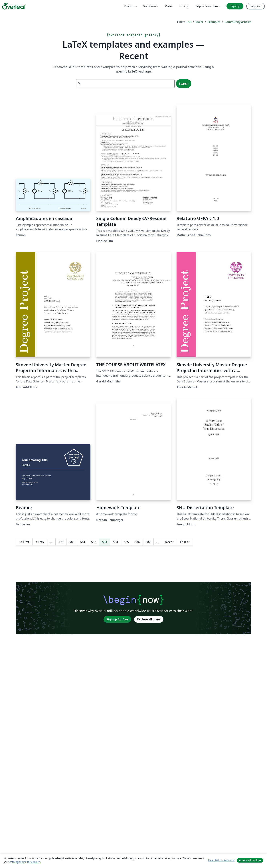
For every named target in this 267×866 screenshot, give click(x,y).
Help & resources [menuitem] (206, 6)
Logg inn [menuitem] (256, 6)
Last (185, 542)
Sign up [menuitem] (235, 6)
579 (60, 542)
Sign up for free (117, 619)
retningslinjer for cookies (25, 862)
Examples (214, 22)
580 (71, 542)
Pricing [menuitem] (183, 6)
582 (93, 542)
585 (126, 542)
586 (137, 542)
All (189, 22)
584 (115, 542)
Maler (199, 22)
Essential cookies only (221, 860)
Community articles (237, 22)
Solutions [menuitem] (149, 6)
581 (82, 542)
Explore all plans (148, 619)
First (24, 542)
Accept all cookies (250, 860)
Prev (39, 542)
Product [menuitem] (129, 6)
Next (169, 542)
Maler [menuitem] (169, 6)
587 (148, 542)
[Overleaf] (14, 6)
